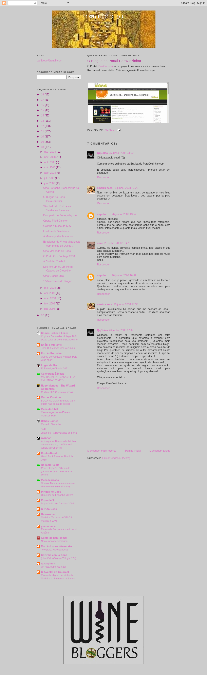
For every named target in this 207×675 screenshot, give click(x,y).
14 (43, 115)
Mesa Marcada (50, 480)
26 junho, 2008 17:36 (126, 304)
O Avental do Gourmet (55, 572)
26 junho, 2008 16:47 (116, 243)
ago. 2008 (50, 172)
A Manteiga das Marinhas (58, 236)
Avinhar (46, 437)
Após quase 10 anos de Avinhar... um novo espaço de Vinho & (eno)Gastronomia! (59, 444)
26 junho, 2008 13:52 (124, 214)
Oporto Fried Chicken (55, 220)
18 (43, 94)
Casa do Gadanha (51, 424)
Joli (43, 429)
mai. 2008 (50, 287)
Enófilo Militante (51, 344)
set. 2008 (50, 167)
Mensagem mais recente (101, 450)
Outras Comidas (51, 397)
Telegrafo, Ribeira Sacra (54, 549)
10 (43, 136)
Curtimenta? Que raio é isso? (57, 392)
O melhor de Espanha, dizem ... (58, 495)
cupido (101, 214)
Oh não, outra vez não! (53, 566)
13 (43, 120)
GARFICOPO (103, 17)
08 (43, 147)
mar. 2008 (50, 298)
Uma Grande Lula (53, 275)
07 (43, 315)
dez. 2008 (50, 151)
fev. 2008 (50, 303)
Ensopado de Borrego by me (60, 215)
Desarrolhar (48, 514)
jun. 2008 (50, 183)
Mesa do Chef (49, 409)
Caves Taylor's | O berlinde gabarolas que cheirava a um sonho (57, 471)
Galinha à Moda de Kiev (57, 225)
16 (43, 105)
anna (100, 243)
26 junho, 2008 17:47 (121, 330)
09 (43, 141)
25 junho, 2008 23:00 (121, 152)
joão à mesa (48, 526)
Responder (103, 177)
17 (43, 99)
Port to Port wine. (52, 353)
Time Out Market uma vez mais (58, 348)
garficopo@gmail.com (49, 60)
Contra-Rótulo (49, 453)
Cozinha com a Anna (54, 555)
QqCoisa (102, 152)
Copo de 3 (47, 500)
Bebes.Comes (49, 421)
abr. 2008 (50, 293)
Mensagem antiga (159, 450)
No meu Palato (50, 464)
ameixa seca (104, 187)
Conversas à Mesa (52, 373)
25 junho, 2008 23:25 (126, 187)
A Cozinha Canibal (54, 261)
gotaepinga (48, 563)
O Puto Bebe (49, 508)
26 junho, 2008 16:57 (124, 275)
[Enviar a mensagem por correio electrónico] (118, 130)
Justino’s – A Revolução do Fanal (59, 432)
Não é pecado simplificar (54, 541)
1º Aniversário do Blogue (57, 281)
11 (43, 131)
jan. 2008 (50, 308)
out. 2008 (50, 162)
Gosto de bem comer (54, 537)
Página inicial (133, 450)
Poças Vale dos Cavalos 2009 (57, 503)
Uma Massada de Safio (57, 250)
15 (43, 110)
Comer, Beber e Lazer (54, 333)
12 (43, 126)
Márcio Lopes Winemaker (57, 546)
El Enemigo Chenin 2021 (55, 368)
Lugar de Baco (50, 365)
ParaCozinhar (106, 66)
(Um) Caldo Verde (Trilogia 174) (58, 558)
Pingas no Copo (51, 491)
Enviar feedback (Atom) (116, 458)
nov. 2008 (50, 156)
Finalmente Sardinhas (56, 231)
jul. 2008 (49, 178)
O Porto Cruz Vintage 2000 (59, 256)
